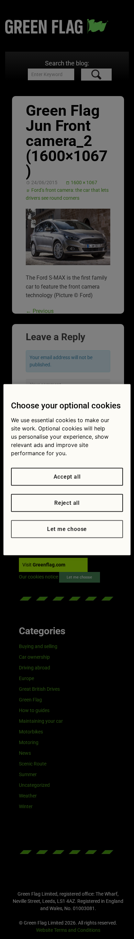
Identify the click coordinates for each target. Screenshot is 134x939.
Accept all (67, 476)
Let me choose (67, 528)
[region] (67, 469)
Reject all (67, 502)
